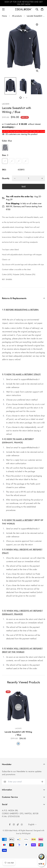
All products (17, 16)
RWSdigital (26, 833)
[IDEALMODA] (23, 9)
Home (4, 16)
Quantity (5, 178)
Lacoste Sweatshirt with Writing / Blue (18, 733)
